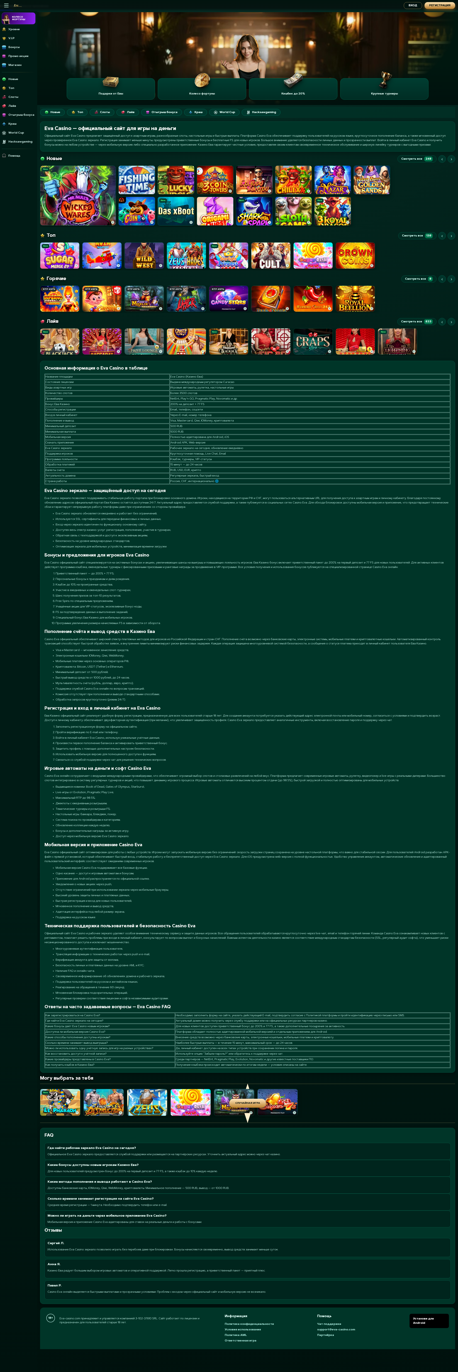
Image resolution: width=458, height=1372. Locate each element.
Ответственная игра (240, 1340)
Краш (198, 112)
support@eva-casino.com (336, 1329)
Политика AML (236, 1335)
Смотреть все (416, 159)
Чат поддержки (329, 1324)
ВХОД (413, 5)
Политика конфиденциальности (249, 1324)
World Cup (227, 112)
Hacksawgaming (264, 112)
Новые (55, 112)
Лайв (131, 112)
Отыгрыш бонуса (164, 112)
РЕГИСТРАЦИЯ (439, 5)
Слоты (105, 112)
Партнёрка (325, 1335)
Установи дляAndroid (423, 1320)
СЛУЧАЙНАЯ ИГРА (247, 1103)
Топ (80, 112)
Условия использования (243, 1329)
